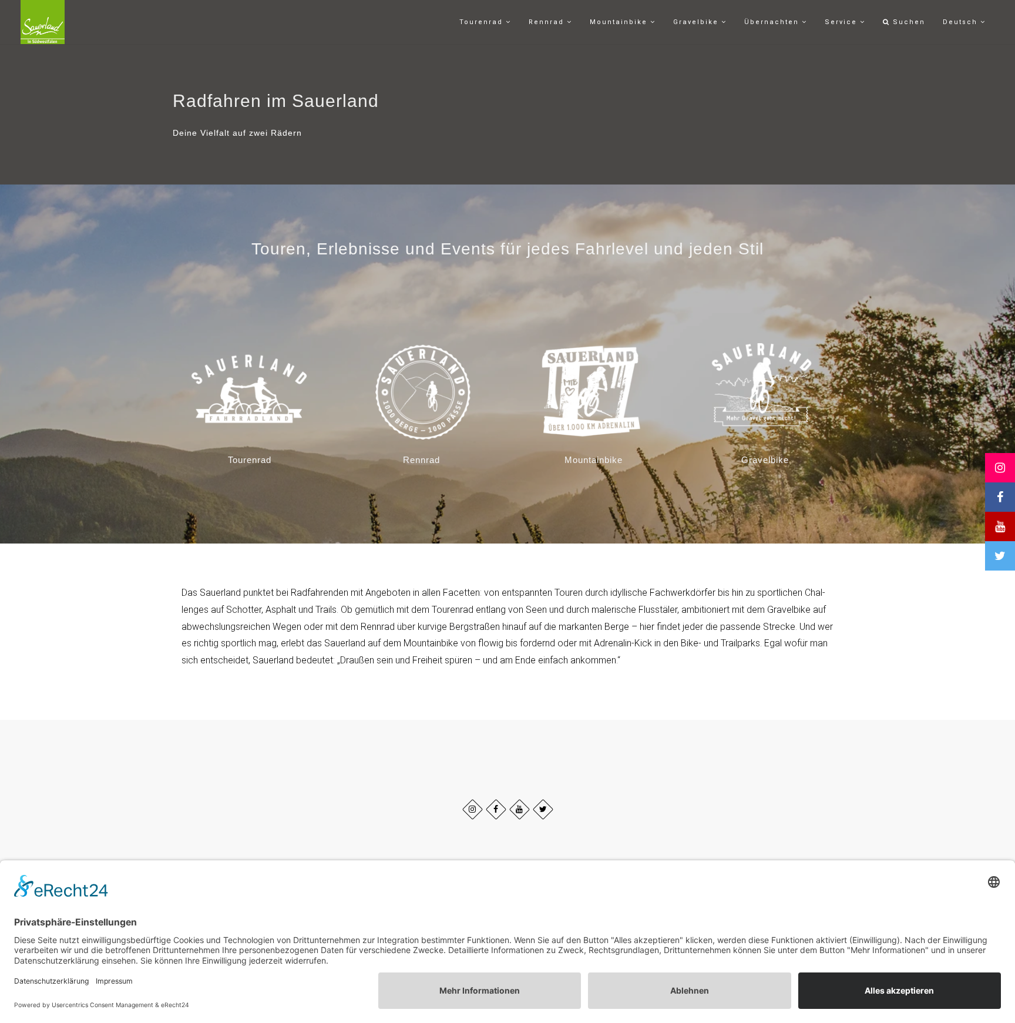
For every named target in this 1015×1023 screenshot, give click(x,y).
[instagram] (472, 809)
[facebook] (496, 809)
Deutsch (961, 22)
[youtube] (519, 809)
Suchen (907, 22)
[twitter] (543, 809)
